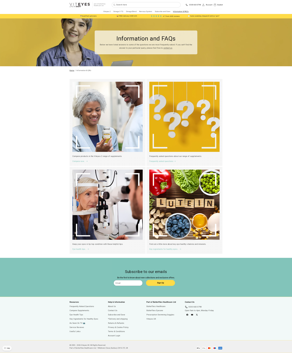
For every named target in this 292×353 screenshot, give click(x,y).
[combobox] (146, 5)
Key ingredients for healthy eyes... (164, 249)
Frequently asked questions (161, 161)
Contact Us (112, 311)
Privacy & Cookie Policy (118, 327)
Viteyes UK (151, 319)
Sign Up (160, 283)
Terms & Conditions (116, 331)
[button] (217, 4)
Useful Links (75, 331)
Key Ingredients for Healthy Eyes (84, 319)
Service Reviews (77, 327)
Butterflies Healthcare (155, 306)
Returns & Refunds (116, 323)
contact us (167, 48)
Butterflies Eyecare (154, 311)
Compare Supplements (79, 311)
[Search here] (114, 4)
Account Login (114, 336)
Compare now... (78, 161)
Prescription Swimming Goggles (160, 315)
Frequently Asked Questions (82, 306)
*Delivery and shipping (118, 319)
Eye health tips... (79, 249)
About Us (112, 306)
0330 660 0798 (195, 307)
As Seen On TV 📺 (77, 323)
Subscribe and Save (116, 315)
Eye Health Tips (76, 315)
